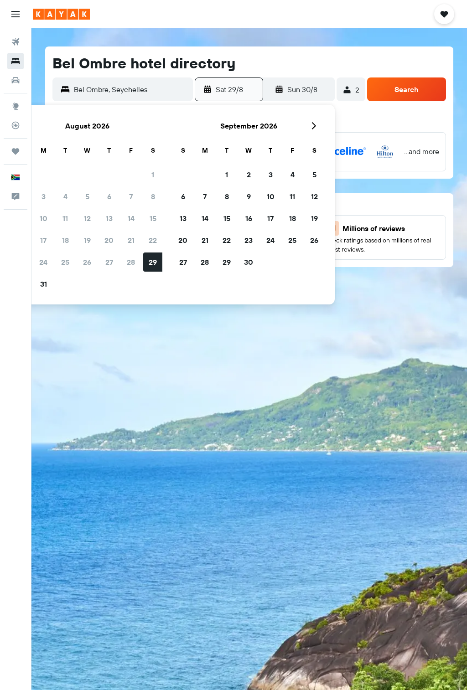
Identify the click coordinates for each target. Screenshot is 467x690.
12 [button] (87, 218)
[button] (15, 14)
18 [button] (65, 240)
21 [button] (131, 240)
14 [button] (131, 218)
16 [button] (248, 218)
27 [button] (109, 262)
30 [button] (248, 262)
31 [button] (43, 283)
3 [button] (44, 196)
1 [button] (152, 174)
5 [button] (87, 196)
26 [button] (87, 262)
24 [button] (43, 262)
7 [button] (131, 196)
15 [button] (153, 218)
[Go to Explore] (15, 106)
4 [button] (65, 196)
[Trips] (15, 151)
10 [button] (43, 218)
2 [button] (249, 174)
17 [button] (43, 240)
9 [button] (249, 196)
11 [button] (65, 218)
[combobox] (131, 89)
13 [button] (109, 218)
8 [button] (153, 196)
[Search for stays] (15, 61)
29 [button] (153, 262)
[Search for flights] (15, 42)
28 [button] (131, 262)
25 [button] (65, 262)
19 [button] (87, 240)
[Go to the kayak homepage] (61, 14)
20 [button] (109, 240)
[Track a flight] (15, 125)
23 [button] (248, 240)
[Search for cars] (15, 80)
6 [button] (109, 196)
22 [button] (153, 240)
